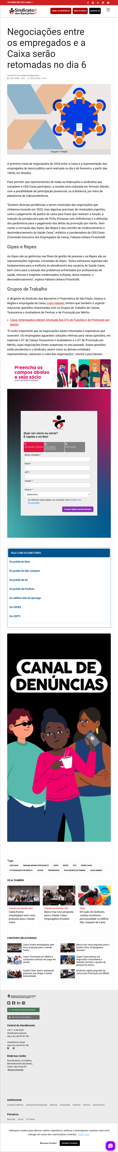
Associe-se (95, 11)
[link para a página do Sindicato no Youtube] (108, 3)
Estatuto (76, 1105)
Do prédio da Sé (18, 579)
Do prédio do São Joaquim (24, 570)
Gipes (56, 865)
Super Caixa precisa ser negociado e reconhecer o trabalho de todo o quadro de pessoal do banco (91, 960)
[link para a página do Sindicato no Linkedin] (103, 3)
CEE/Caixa (13, 865)
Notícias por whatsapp (23, 1010)
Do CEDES (15, 607)
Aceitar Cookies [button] (70, 1143)
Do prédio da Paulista (21, 588)
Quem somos (98, 1105)
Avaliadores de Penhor (74, 870)
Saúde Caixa (86, 865)
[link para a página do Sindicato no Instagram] (98, 3)
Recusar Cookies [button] (48, 1143)
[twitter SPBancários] (9, 1003)
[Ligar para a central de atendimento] (8, 1048)
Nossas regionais (15, 1070)
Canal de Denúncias (61, 11)
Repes (65, 865)
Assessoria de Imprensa (36, 1105)
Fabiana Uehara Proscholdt (36, 865)
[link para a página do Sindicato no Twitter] (93, 3)
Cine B (20, 1119)
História (86, 1105)
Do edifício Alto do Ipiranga (25, 598)
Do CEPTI (14, 616)
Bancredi (11, 1119)
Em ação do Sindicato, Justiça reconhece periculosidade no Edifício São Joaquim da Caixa (94, 917)
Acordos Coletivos (15, 1105)
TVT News (30, 1119)
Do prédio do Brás (19, 561)
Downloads (65, 1105)
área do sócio (80, 11)
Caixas (40, 870)
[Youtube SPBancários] (29, 1003)
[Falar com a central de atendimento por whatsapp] (14, 1048)
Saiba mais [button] (84, 1134)
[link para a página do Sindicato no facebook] (88, 3)
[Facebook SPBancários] (14, 1003)
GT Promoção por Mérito (21, 870)
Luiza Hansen (55, 303)
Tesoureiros (53, 870)
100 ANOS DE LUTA (20, 2)
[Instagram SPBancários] (24, 1003)
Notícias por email (21, 1017)
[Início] (36, 11)
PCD (74, 865)
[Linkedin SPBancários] (19, 1003)
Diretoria (53, 1105)
